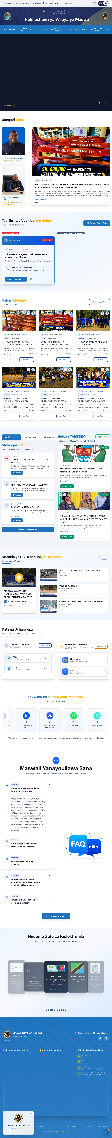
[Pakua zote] (45, 658)
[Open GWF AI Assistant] (106, 1132)
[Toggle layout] (31, 1114)
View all (104, 559)
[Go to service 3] (50, 1010)
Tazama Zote (45, 645)
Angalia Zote (101, 437)
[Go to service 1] (46, 1010)
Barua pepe (68, 3)
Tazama (18, 473)
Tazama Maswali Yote (54, 916)
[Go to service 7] (59, 1010)
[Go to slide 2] (10, 105)
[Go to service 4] (52, 1010)
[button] (27, 807)
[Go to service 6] (57, 1010)
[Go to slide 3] (14, 105)
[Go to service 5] (55, 1010)
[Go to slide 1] (6, 105)
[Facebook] (100, 1038)
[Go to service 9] (65, 1010)
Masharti (89, 1126)
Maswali (8, 3)
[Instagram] (106, 1038)
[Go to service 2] (48, 1010)
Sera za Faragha (73, 1126)
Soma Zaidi (37, 197)
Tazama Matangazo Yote (28, 530)
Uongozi (38, 3)
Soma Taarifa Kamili (14, 279)
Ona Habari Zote (100, 302)
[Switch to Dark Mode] (94, 3)
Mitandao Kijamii (23, 3)
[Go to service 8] (62, 1010)
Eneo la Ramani (103, 1126)
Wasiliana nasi (53, 3)
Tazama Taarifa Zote (98, 223)
